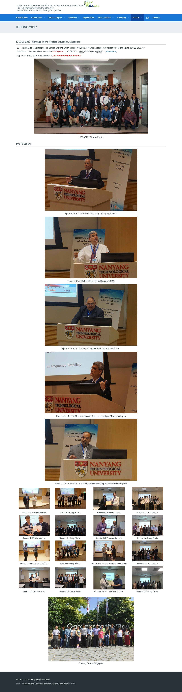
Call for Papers (55, 18)
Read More (111, 51)
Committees (36, 18)
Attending (121, 18)
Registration (88, 18)
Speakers (72, 18)
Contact (156, 18)
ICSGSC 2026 (22, 18)
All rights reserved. (43, 680)
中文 (147, 18)
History (136, 18)
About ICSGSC (104, 18)
